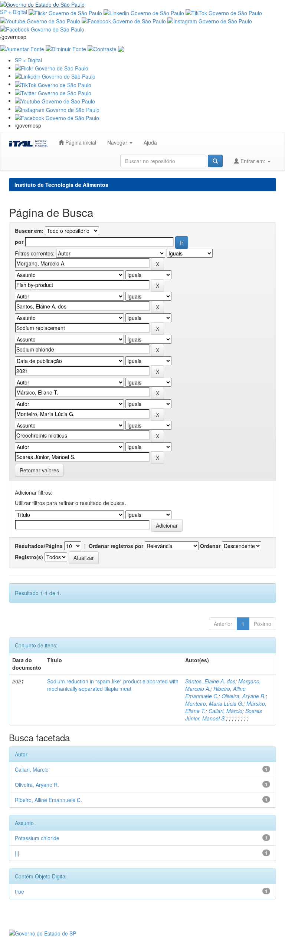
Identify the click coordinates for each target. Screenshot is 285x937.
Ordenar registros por (116, 546)
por (19, 241)
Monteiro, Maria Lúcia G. (214, 703)
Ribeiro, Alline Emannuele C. (215, 692)
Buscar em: (29, 230)
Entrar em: (253, 161)
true (19, 891)
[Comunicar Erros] (121, 48)
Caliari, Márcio (225, 711)
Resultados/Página (39, 546)
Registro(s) (29, 557)
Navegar (118, 142)
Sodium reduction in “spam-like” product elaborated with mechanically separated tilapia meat (112, 684)
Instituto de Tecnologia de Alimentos (61, 184)
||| (17, 853)
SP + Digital (13, 12)
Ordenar (210, 546)
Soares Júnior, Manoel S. (223, 714)
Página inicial (80, 142)
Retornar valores (39, 470)
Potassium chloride (37, 838)
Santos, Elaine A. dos (210, 681)
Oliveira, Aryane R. (244, 696)
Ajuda (150, 142)
